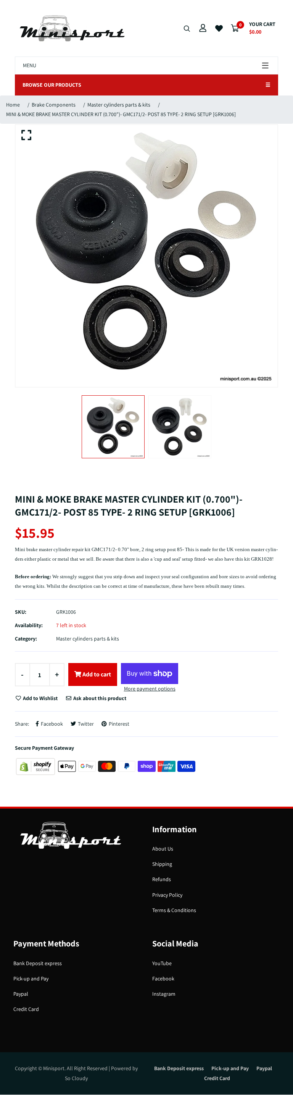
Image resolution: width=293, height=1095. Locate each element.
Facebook (163, 978)
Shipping (162, 863)
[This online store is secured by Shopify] (36, 765)
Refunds (161, 879)
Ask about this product (99, 698)
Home (13, 104)
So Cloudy (76, 1078)
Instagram (163, 993)
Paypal (20, 993)
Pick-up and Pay (30, 978)
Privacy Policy (167, 894)
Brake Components (54, 104)
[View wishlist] (219, 29)
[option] (146, 256)
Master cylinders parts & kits (118, 104)
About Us (162, 848)
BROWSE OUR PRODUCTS (146, 84)
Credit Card (26, 1009)
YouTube (162, 963)
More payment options (149, 688)
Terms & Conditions (174, 910)
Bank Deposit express (37, 963)
